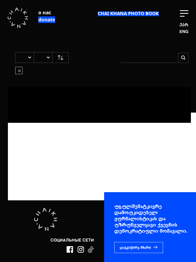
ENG (183, 32)
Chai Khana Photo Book (128, 13)
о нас (44, 12)
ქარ (183, 25)
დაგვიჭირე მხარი (135, 247)
